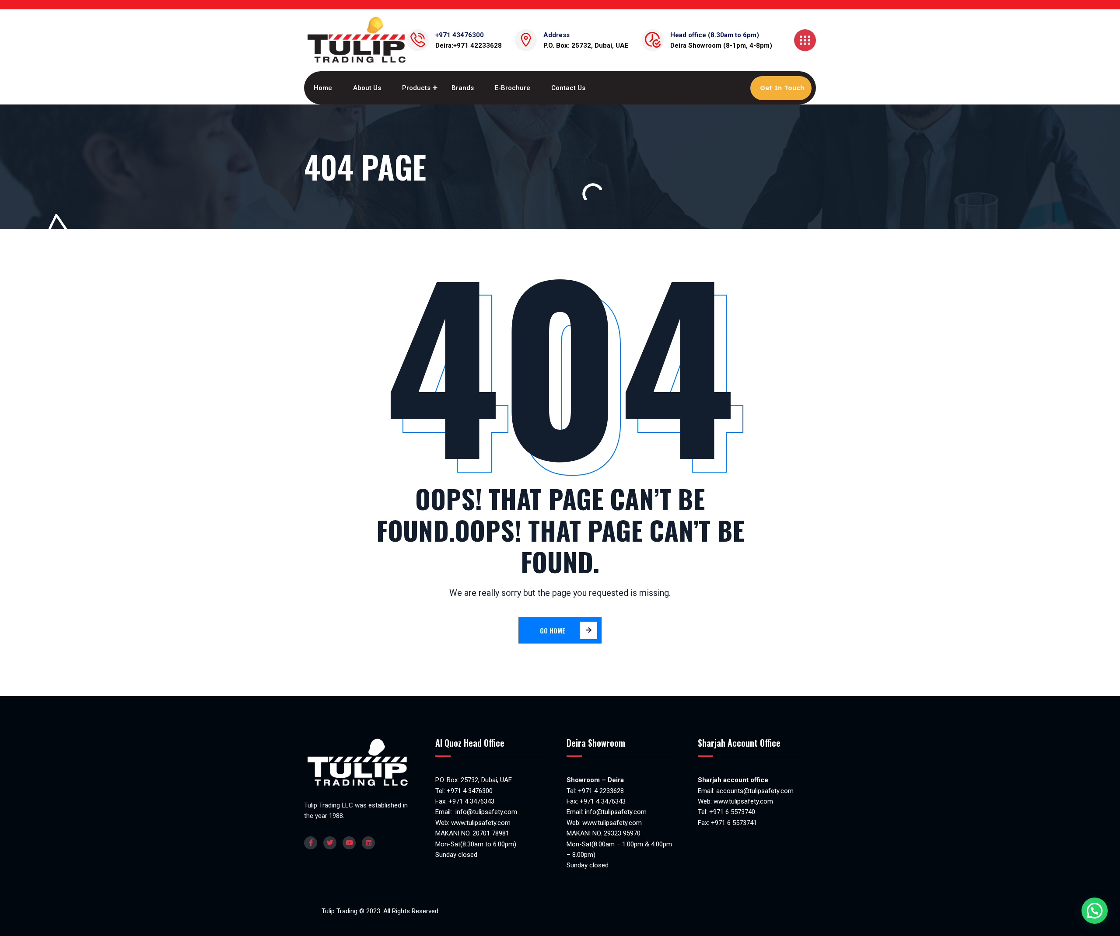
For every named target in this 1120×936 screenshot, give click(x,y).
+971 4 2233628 (601, 791)
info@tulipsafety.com (485, 812)
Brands (463, 88)
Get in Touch (782, 88)
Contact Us (568, 88)
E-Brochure (512, 88)
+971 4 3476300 (470, 791)
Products (416, 88)
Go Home (552, 630)
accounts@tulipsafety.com (754, 791)
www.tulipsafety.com (481, 823)
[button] (1095, 911)
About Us (367, 88)
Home (323, 88)
